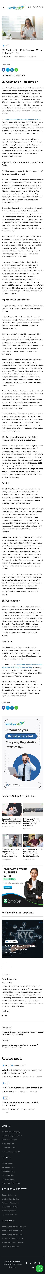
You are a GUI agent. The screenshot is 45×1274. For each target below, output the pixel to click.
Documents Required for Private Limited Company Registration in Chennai (12, 821)
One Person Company (10, 1140)
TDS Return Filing (8, 1171)
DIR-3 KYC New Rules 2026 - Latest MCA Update (21, 948)
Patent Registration (9, 1211)
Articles (6, 1011)
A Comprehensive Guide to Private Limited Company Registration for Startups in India (32, 852)
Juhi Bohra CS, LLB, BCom (11, 1076)
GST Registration (8, 1163)
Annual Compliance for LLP (12, 1231)
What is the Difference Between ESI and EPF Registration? (22, 1071)
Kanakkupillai (7, 56)
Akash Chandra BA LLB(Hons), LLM (14, 1109)
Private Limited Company (11, 1132)
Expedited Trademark (9, 1215)
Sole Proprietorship (9, 1147)
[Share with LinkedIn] (12, 70)
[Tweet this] (8, 70)
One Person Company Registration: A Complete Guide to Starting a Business (10, 852)
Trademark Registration (10, 1203)
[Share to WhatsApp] (16, 70)
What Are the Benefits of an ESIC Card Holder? (20, 1104)
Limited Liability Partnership (12, 1136)
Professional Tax (8, 1175)
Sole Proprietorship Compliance (13, 1242)
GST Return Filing (8, 1167)
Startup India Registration (11, 1152)
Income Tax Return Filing (11, 1183)
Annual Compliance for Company (14, 1226)
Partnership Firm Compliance (12, 1238)
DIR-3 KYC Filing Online (10, 1246)
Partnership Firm (8, 1144)
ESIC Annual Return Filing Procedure (22, 1087)
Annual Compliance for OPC (12, 1234)
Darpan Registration (9, 1195)
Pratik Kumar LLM (8, 1091)
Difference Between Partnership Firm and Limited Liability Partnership (31, 822)
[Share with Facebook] (3, 70)
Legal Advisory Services (10, 1199)
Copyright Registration (10, 1207)
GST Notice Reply (8, 1179)
